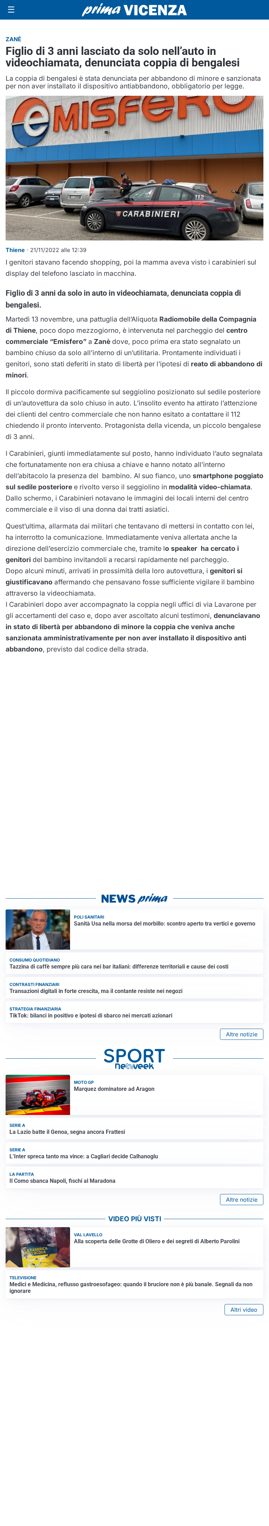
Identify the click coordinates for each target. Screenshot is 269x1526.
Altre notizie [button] (241, 1034)
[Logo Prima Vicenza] (134, 9)
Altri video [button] (243, 1309)
